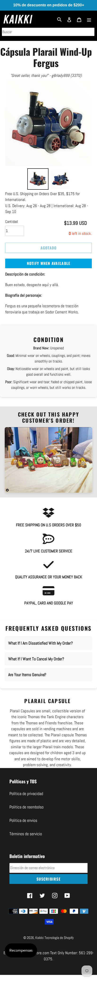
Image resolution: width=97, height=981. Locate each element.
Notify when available (48, 263)
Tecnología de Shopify (59, 937)
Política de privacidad (26, 793)
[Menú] (89, 19)
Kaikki (39, 937)
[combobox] (48, 32)
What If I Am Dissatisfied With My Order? (40, 643)
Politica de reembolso (26, 807)
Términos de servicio (25, 833)
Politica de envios (23, 820)
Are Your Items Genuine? (27, 674)
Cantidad (11, 221)
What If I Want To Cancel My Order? (36, 659)
